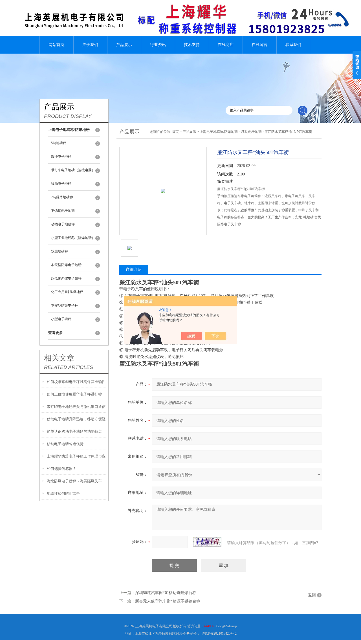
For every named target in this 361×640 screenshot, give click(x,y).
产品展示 (124, 45)
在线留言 (259, 45)
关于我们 (90, 45)
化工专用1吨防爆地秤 (67, 292)
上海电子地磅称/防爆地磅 (219, 132)
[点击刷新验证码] (207, 542)
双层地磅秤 (59, 251)
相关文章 (59, 358)
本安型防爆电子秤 (64, 305)
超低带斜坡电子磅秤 (66, 278)
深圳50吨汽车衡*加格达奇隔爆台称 (165, 593)
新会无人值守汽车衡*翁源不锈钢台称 (167, 601)
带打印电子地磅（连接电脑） (73, 170)
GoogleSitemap (226, 626)
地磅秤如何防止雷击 (63, 493)
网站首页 (56, 45)
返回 (312, 595)
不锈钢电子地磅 (63, 211)
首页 (175, 132)
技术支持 (192, 45)
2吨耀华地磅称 (62, 197)
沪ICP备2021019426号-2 (219, 633)
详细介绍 (134, 269)
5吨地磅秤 (58, 143)
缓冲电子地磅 (61, 157)
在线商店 (226, 45)
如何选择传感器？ (61, 469)
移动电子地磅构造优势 (65, 444)
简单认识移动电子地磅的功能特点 (74, 431)
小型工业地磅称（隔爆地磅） (73, 238)
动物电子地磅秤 (63, 224)
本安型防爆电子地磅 (66, 265)
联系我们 (293, 45)
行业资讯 (158, 45)
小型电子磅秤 (61, 319)
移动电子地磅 (61, 184)
